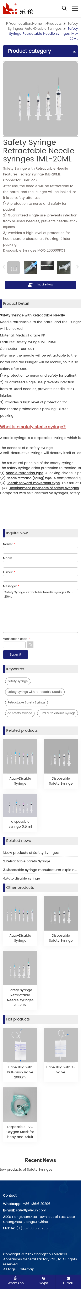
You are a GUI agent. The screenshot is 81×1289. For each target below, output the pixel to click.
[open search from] (64, 8)
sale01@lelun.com (31, 1210)
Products (54, 23)
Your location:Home (25, 23)
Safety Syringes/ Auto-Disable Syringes (43, 26)
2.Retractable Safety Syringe (26, 861)
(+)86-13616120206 (32, 1228)
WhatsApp (16, 1283)
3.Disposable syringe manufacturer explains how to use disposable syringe (40, 870)
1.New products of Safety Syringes (31, 852)
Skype (43, 1283)
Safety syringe (17, 681)
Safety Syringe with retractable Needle (34, 691)
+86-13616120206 (36, 1204)
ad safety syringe (19, 713)
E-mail (68, 1283)
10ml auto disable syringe (57, 713)
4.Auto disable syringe (21, 878)
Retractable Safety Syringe (26, 702)
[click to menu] (75, 8)
